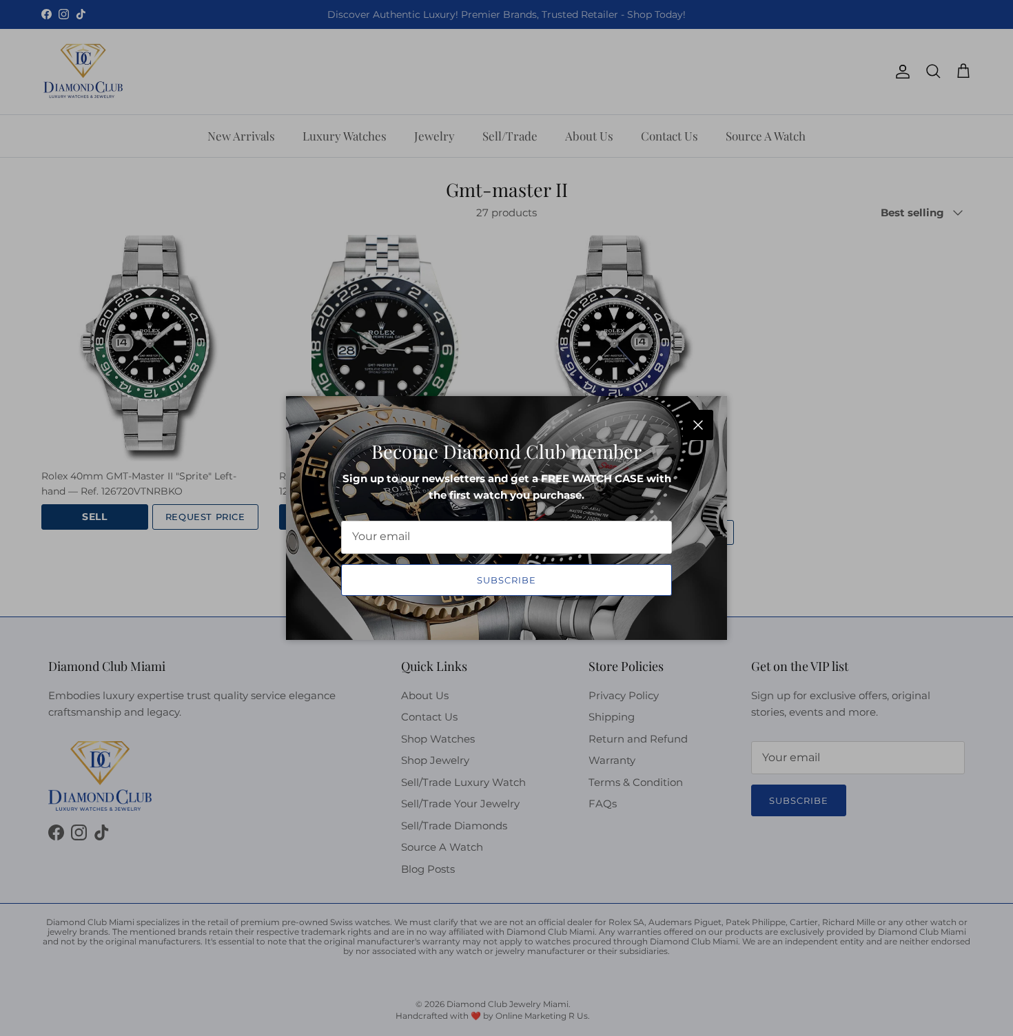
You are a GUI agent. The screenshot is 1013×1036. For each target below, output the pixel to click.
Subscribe (506, 580)
